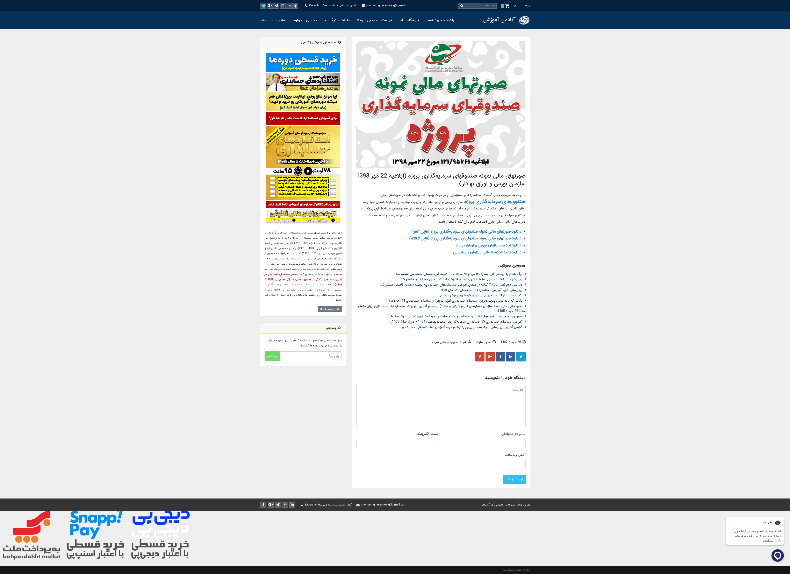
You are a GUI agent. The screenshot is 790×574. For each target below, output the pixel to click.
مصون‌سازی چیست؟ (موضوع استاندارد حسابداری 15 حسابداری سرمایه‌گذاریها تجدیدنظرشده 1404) (455, 316)
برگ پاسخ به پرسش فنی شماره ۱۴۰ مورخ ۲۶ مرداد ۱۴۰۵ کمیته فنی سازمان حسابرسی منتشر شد (458, 274)
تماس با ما (278, 20)
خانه (263, 20)
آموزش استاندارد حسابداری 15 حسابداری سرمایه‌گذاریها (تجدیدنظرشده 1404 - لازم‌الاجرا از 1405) (456, 321)
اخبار (399, 20)
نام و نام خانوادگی (513, 433)
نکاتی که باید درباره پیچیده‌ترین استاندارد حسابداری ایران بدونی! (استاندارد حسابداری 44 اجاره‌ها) (455, 300)
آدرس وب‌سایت (515, 454)
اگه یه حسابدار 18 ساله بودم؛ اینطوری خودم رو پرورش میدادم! (480, 295)
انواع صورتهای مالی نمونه (449, 342)
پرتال (504, 570)
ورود (527, 5)
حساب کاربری (316, 20)
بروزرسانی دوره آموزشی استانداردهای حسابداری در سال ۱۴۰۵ (481, 290)
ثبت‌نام (518, 5)
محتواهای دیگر (341, 20)
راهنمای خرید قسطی (438, 20)
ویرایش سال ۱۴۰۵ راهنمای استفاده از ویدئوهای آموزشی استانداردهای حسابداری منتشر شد (461, 279)
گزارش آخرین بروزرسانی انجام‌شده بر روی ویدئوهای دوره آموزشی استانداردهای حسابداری (462, 327)
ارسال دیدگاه (514, 479)
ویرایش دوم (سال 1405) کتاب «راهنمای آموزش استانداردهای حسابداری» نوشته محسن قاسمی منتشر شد (451, 284)
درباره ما (296, 20)
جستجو (272, 356)
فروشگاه (413, 20)
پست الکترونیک (427, 433)
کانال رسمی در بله (329, 309)
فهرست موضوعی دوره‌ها (374, 20)
